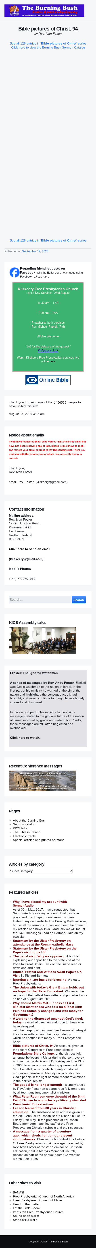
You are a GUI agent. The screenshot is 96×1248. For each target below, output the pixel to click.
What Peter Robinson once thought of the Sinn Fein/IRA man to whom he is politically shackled (49, 1098)
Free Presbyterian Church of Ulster (37, 1200)
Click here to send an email (29, 549)
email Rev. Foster (21, 482)
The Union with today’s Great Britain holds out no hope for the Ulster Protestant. (48, 989)
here (52, 361)
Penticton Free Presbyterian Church (38, 1212)
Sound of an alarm (26, 1216)
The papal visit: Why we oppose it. (39, 956)
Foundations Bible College (33, 1053)
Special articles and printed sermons (38, 840)
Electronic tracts (24, 836)
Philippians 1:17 (48, 350)
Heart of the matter (26, 1204)
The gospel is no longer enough (37, 1084)
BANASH (19, 1192)
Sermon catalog (24, 824)
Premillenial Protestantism (33, 1104)
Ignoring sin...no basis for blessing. (40, 979)
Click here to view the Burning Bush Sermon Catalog (48, 47)
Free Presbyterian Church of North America (43, 1196)
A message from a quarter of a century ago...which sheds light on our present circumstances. (42, 1135)
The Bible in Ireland (26, 832)
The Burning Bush (58, 1241)
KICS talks (20, 828)
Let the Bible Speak (26, 1208)
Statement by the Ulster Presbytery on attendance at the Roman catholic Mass (43, 942)
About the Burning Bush (29, 820)
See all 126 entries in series (48, 43)
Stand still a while (25, 1220)
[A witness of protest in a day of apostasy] (44, 10)
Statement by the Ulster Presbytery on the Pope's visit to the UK (45, 950)
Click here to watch (24, 737)
